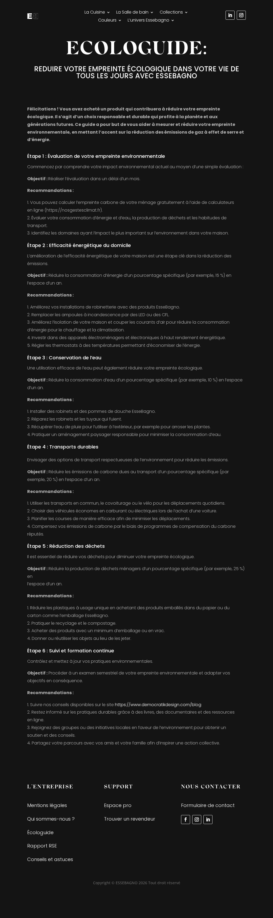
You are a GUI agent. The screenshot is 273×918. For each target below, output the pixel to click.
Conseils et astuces (50, 859)
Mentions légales (47, 805)
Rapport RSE (42, 845)
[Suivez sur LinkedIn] (230, 15)
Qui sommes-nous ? (51, 819)
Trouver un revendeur (129, 819)
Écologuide (40, 832)
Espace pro (117, 805)
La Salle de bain (132, 12)
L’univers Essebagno (148, 20)
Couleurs (107, 20)
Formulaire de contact (208, 805)
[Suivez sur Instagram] (241, 15)
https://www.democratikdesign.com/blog (158, 705)
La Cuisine (95, 12)
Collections (171, 12)
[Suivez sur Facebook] (185, 819)
